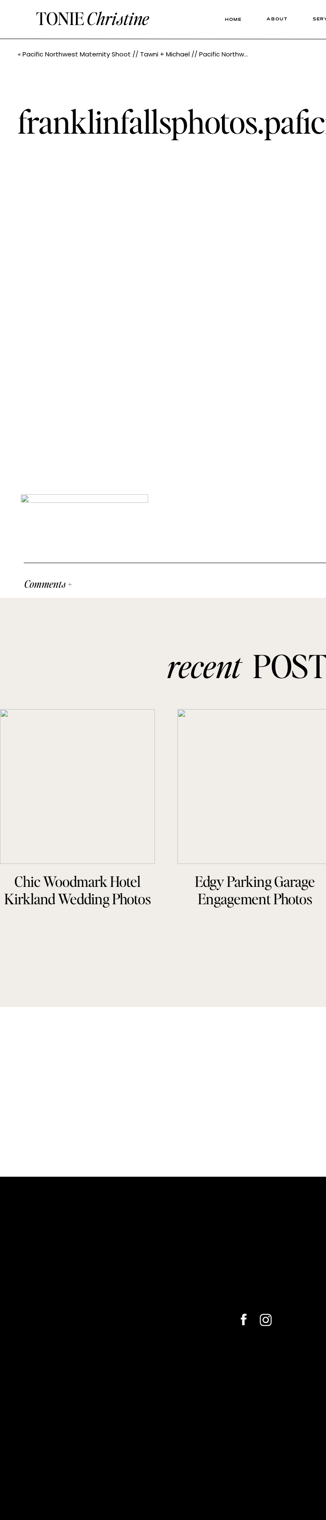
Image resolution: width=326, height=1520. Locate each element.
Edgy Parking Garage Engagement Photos (255, 890)
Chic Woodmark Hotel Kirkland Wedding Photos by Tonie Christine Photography (77, 907)
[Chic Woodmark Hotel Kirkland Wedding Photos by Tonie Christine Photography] (77, 786)
